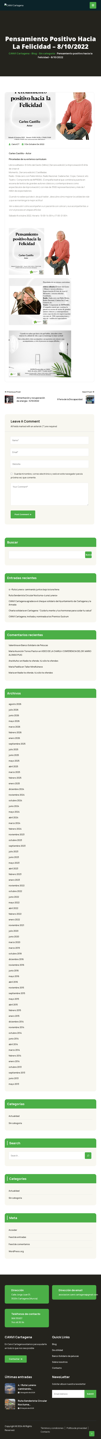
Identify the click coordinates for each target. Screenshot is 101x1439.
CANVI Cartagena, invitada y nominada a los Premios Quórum (39, 616)
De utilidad (57, 1350)
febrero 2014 (15, 1055)
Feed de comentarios (19, 1244)
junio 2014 (14, 1038)
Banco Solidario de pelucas (65, 1356)
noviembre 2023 (16, 834)
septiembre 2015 (17, 993)
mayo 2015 (14, 998)
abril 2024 (13, 817)
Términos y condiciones (52, 1428)
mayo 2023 (14, 862)
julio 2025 (13, 749)
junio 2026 (14, 715)
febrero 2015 (15, 1010)
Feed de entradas (17, 1237)
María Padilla (15, 666)
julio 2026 (13, 709)
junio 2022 (14, 896)
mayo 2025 (14, 760)
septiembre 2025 (17, 743)
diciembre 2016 (16, 959)
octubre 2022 (15, 891)
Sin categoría (15, 1123)
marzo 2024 (14, 823)
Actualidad (14, 1116)
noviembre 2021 (16, 925)
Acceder (13, 1230)
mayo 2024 (14, 811)
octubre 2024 (15, 800)
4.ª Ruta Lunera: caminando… (27, 1386)
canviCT (15, 144)
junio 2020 (14, 936)
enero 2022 (14, 919)
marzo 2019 (14, 947)
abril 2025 (13, 766)
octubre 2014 (15, 1033)
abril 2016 (13, 981)
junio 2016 (14, 970)
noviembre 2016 (16, 964)
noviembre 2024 (17, 794)
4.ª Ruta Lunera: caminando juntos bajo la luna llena (34, 589)
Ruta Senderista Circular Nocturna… (32, 1402)
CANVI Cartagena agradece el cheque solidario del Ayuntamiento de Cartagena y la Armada (50, 603)
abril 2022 (13, 908)
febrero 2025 (15, 777)
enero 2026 (14, 738)
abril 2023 (13, 868)
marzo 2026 (14, 726)
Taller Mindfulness (33, 666)
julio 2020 (13, 930)
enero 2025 (14, 783)
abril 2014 (13, 1044)
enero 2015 (14, 1016)
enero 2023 (14, 879)
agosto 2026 (15, 704)
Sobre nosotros (60, 1362)
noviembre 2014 (16, 1027)
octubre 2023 (15, 840)
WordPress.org (16, 1251)
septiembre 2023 (17, 845)
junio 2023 (14, 857)
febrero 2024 (15, 828)
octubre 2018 (15, 953)
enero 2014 (14, 1061)
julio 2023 (13, 851)
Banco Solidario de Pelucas (34, 645)
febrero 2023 (15, 874)
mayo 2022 (14, 902)
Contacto (57, 1367)
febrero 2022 (15, 913)
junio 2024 (14, 806)
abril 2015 (13, 1004)
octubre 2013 (15, 1067)
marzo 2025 (14, 772)
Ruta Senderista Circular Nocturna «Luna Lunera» (33, 595)
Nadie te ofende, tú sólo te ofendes (40, 660)
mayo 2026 (14, 721)
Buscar (89, 554)
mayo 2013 (14, 1084)
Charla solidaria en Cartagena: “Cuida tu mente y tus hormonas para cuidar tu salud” (50, 610)
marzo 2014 (14, 1050)
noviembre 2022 (16, 885)
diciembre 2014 (16, 1021)
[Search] (88, 1155)
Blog (54, 1344)
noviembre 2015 (16, 987)
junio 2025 (14, 755)
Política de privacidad (77, 1428)
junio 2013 (14, 1078)
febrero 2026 (15, 732)
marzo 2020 (14, 942)
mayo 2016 (14, 976)
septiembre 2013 (17, 1072)
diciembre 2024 (16, 789)
